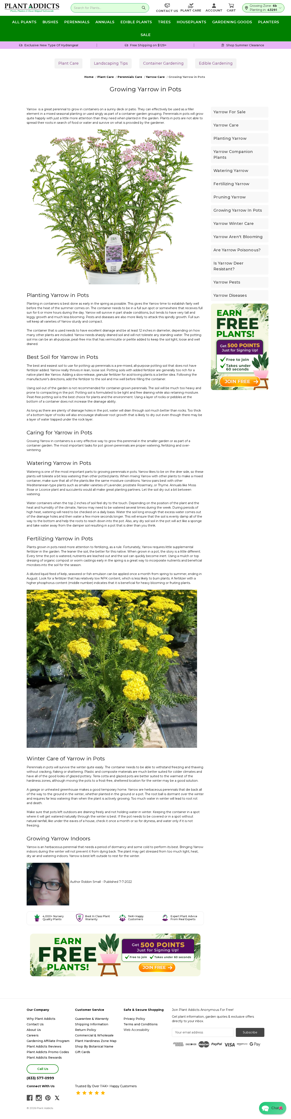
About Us (34, 1030)
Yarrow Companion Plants (233, 154)
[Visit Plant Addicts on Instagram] (39, 1098)
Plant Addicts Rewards (44, 1057)
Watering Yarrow (230, 170)
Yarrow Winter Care (233, 223)
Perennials (76, 22)
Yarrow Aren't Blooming (238, 236)
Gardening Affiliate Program (48, 1041)
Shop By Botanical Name (94, 1046)
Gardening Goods (232, 22)
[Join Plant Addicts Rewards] (115, 955)
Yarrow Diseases (230, 295)
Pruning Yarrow (229, 197)
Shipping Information (91, 1024)
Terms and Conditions (141, 1024)
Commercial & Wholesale (94, 1035)
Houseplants (191, 22)
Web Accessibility (136, 1030)
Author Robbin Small (85, 882)
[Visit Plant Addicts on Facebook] (30, 1098)
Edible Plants (136, 22)
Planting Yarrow (229, 138)
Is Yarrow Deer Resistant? (228, 266)
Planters (268, 22)
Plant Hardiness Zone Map (96, 1041)
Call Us (42, 1069)
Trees (164, 22)
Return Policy (85, 1030)
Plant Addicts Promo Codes (48, 1052)
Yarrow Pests (226, 282)
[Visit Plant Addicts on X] (57, 1098)
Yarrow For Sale (229, 112)
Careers (33, 1035)
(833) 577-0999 (40, 1078)
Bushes (50, 22)
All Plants (24, 22)
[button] (272, 1108)
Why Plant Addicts (41, 1019)
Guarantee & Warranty (92, 1019)
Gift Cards (82, 1052)
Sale (146, 35)
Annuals (104, 22)
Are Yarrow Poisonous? (237, 250)
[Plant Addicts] (31, 7)
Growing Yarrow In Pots (237, 210)
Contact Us (35, 1024)
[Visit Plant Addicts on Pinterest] (48, 1098)
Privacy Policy (134, 1019)
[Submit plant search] (143, 7)
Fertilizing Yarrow (231, 184)
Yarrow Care (226, 125)
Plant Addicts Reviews (44, 1046)
